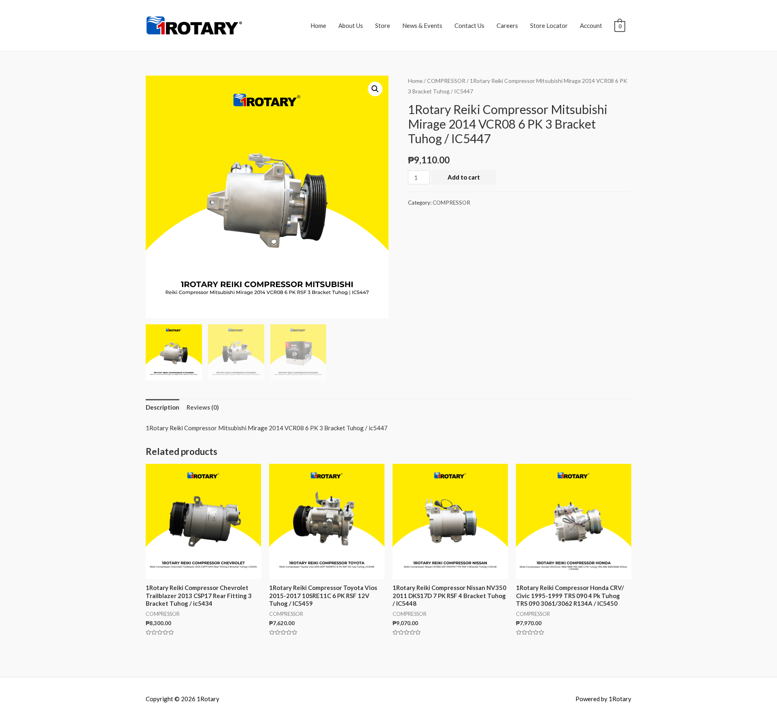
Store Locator (549, 25)
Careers (507, 25)
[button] (375, 89)
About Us (350, 25)
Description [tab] (162, 407)
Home (318, 25)
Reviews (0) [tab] (203, 407)
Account (591, 25)
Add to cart (464, 177)
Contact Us (469, 25)
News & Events (422, 25)
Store (382, 25)
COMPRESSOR (446, 80)
